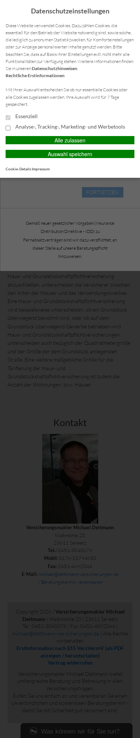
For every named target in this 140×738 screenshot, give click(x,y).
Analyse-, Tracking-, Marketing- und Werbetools (69, 127)
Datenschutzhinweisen (54, 68)
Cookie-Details (18, 169)
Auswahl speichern (70, 154)
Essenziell (26, 116)
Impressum (41, 169)
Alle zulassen (70, 140)
